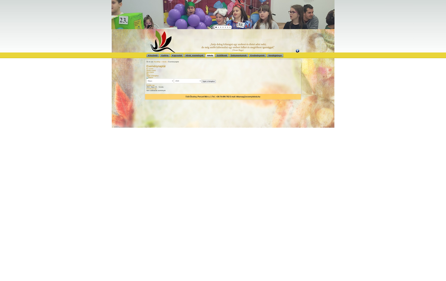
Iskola (210, 55)
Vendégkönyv (275, 55)
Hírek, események (194, 55)
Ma (147, 74)
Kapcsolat (177, 55)
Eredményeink (257, 55)
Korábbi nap (150, 85)
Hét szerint (150, 72)
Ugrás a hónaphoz (152, 76)
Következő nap (151, 89)
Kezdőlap (157, 62)
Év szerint (149, 69)
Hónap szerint (151, 70)
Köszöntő (152, 55)
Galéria (164, 55)
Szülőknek (222, 55)
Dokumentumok (239, 55)
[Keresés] (149, 77)
